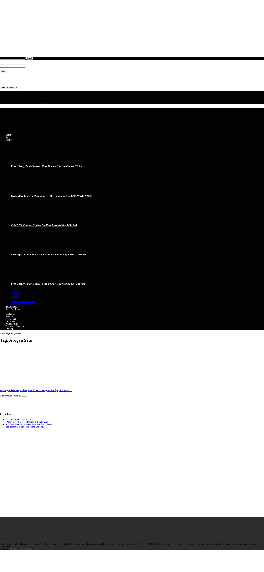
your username (31, 66)
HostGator (15, 291)
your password (31, 69)
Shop (8, 137)
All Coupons (11, 306)
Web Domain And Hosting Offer (25, 304)
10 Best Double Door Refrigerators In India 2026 (27, 422)
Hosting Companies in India (23, 301)
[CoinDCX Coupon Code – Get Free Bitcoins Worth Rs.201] (26, 220)
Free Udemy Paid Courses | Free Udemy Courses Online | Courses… (49, 283)
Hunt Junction (6, 396)
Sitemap (9, 566)
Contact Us (10, 314)
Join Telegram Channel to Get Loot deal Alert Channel (29, 424)
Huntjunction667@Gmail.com (23, 549)
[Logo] (48, 130)
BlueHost (15, 296)
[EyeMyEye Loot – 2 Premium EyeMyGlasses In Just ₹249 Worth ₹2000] (26, 190)
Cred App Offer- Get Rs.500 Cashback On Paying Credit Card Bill (48, 254)
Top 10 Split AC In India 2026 (19, 419)
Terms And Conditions (15, 326)
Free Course (11, 319)
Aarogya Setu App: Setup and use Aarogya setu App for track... (36, 390)
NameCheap (16, 289)
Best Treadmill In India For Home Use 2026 (25, 427)
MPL (13, 311)
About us (9, 316)
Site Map (9, 329)
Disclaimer (10, 321)
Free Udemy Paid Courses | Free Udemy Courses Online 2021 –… (48, 166)
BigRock (15, 294)
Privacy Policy (6, 77)
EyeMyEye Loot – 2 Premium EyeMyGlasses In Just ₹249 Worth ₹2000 (51, 195)
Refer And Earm (13, 309)
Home (8, 135)
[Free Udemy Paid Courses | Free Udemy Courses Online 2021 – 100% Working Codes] (26, 161)
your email (30, 84)
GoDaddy (15, 299)
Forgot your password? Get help (14, 74)
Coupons (9, 140)
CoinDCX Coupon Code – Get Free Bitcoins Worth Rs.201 (44, 225)
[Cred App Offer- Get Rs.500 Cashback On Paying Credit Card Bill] (26, 249)
